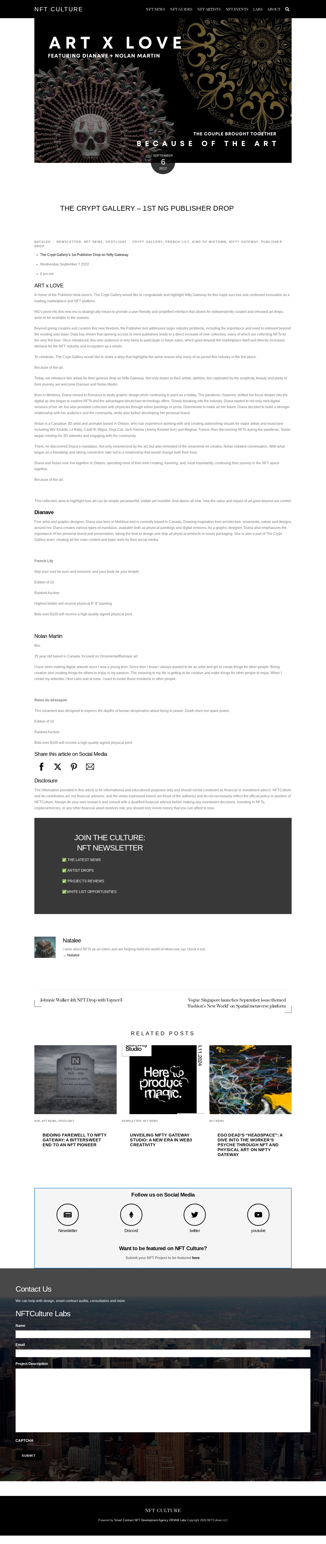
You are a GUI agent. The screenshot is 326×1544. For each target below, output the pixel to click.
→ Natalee (71, 955)
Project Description (32, 1364)
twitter (195, 1230)
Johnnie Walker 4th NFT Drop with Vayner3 (81, 1000)
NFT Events (237, 10)
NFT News (155, 10)
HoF (37, 1121)
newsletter (69, 242)
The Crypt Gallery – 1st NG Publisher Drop (147, 208)
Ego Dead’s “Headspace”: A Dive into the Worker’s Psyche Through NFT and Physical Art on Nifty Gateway (250, 1145)
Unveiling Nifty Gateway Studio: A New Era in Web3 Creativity (161, 1140)
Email (20, 1345)
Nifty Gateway (243, 242)
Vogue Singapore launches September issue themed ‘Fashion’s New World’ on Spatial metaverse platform (236, 1003)
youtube (258, 1230)
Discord (131, 1230)
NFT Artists (209, 10)
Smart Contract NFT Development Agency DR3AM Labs (150, 1520)
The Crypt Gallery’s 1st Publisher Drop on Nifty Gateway (84, 255)
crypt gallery (147, 242)
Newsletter (67, 1230)
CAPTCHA (24, 1441)
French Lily (177, 242)
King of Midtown (209, 242)
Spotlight (116, 242)
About (273, 10)
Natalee (42, 242)
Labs (258, 10)
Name (20, 1326)
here (196, 1258)
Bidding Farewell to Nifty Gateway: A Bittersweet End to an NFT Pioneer (75, 1140)
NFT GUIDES (181, 10)
